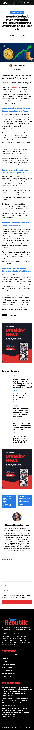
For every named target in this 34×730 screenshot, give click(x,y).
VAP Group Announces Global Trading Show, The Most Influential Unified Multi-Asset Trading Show (21, 412)
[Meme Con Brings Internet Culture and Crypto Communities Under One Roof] (6, 437)
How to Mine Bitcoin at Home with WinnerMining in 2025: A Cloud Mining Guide (8, 502)
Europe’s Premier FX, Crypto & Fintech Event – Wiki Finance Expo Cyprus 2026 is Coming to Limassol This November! (22, 383)
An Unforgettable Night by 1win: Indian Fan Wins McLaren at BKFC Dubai (24, 501)
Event (15, 375)
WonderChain (12, 315)
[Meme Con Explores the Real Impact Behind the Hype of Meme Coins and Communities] (6, 424)
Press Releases (17, 12)
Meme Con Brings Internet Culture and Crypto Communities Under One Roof (21, 439)
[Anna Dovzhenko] (11, 65)
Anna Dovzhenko (19, 65)
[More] (29, 35)
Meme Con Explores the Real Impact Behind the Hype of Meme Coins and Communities (22, 426)
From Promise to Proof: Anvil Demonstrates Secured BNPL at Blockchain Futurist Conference (21, 398)
